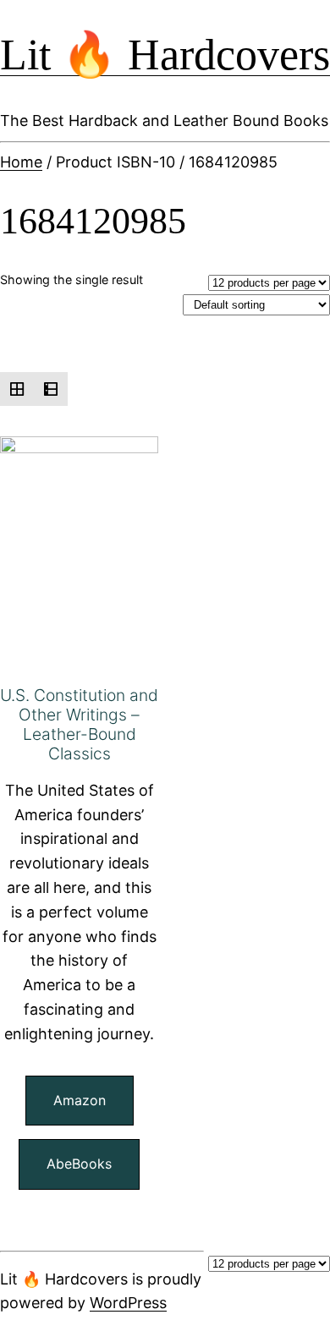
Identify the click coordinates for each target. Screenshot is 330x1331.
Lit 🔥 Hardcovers (165, 54)
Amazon (79, 1100)
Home (21, 162)
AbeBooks (79, 1163)
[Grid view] (17, 389)
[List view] (51, 389)
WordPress (128, 1303)
